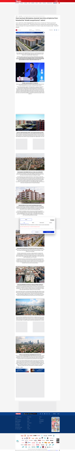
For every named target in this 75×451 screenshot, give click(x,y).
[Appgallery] (35, 413)
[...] (58, 30)
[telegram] (54, 30)
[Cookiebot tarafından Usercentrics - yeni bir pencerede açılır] (50, 220)
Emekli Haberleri (17, 424)
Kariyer (40, 422)
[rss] (49, 413)
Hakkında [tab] (50, 222)
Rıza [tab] (24, 222)
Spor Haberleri (17, 422)
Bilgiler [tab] (33, 222)
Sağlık (28, 418)
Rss (39, 418)
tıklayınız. (57, 450)
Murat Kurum (17, 367)
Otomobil (28, 425)
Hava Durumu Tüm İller (18, 427)
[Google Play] (31, 413)
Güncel (16, 418)
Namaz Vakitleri (17, 425)
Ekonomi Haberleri (18, 419)
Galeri (28, 427)
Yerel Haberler (29, 422)
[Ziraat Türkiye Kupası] (59, 3)
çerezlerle (49, 450)
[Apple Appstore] (26, 413)
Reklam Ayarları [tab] (42, 222)
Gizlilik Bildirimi (41, 419)
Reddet (26, 219)
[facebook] (40, 413)
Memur (28, 421)
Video (28, 424)
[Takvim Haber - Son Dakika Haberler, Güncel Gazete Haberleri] (18, 1)
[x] (42, 413)
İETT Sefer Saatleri (18, 428)
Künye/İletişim (41, 421)
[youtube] (44, 413)
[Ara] (59, 1)
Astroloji (28, 419)
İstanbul (22, 367)
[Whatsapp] (56, 30)
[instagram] (47, 413)
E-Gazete (28, 428)
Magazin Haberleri (18, 421)
